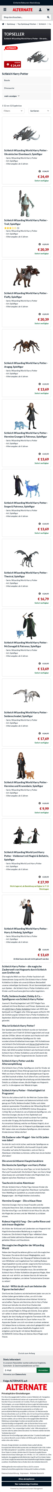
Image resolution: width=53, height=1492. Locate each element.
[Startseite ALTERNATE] (22, 9)
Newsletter (26, 3)
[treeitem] (26, 96)
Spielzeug (11, 24)
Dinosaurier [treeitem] (9, 88)
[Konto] (40, 9)
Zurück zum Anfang (26, 1353)
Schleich (42, 24)
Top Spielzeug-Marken (27, 24)
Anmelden (43, 1370)
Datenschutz (20, 1374)
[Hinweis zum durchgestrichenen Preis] (8, 64)
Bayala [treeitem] (7, 80)
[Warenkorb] (48, 9)
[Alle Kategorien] (5, 9)
